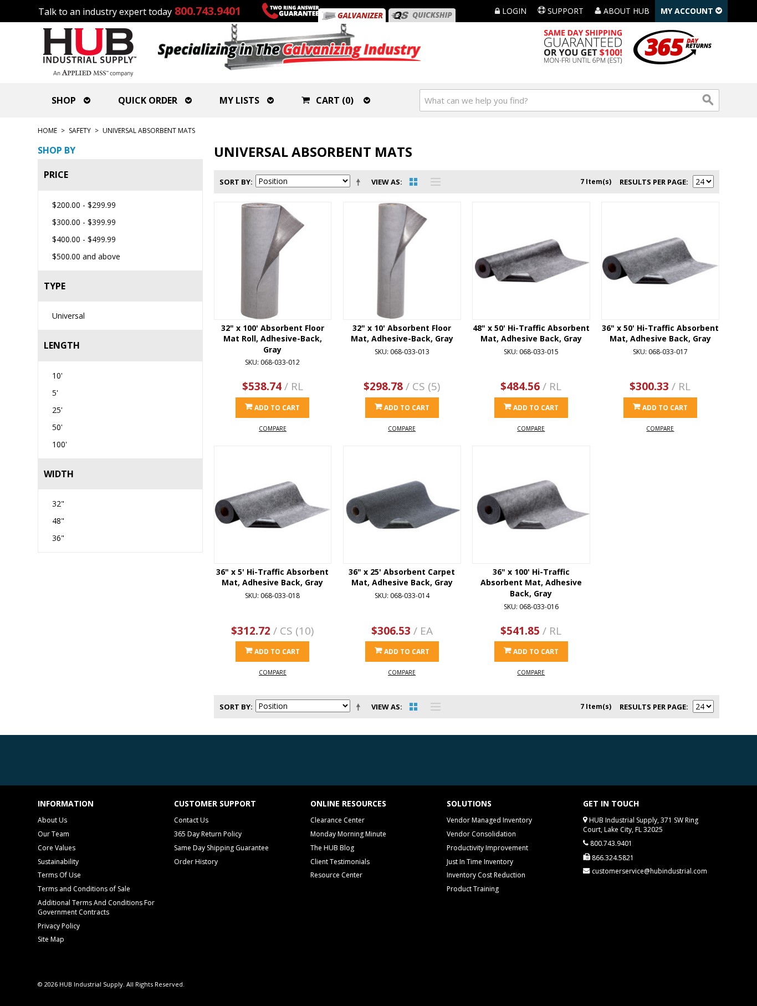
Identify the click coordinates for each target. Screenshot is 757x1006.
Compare (273, 428)
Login (513, 11)
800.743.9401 (208, 10)
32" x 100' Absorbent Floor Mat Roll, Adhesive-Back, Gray (272, 339)
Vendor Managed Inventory (489, 820)
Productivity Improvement (487, 847)
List (432, 181)
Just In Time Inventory (480, 861)
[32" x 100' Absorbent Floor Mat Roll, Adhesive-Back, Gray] (273, 261)
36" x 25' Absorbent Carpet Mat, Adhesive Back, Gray (402, 577)
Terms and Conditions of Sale (84, 888)
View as (385, 182)
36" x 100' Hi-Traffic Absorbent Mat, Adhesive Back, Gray (531, 582)
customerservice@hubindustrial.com (649, 871)
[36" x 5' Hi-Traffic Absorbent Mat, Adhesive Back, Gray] (273, 505)
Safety (80, 130)
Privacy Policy (59, 926)
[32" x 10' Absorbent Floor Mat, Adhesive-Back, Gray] (402, 261)
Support (564, 11)
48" (58, 520)
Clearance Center (337, 820)
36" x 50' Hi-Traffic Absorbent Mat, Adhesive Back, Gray (660, 333)
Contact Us (191, 820)
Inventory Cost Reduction (486, 875)
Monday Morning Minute (348, 834)
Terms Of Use (59, 875)
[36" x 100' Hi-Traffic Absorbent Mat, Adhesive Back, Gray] (531, 505)
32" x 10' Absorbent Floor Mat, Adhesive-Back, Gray (402, 333)
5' (55, 392)
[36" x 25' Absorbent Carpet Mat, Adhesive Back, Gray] (402, 505)
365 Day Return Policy (208, 834)
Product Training (473, 888)
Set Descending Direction (360, 181)
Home (47, 130)
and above (86, 256)
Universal (68, 315)
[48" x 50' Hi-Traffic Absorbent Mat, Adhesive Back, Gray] (531, 261)
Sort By (234, 182)
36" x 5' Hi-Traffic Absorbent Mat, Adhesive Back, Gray (272, 577)
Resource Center (336, 875)
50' (57, 427)
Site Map (51, 939)
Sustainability (58, 861)
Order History (196, 861)
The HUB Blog (332, 847)
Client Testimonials (340, 861)
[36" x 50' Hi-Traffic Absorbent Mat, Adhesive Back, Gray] (660, 261)
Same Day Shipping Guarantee (221, 847)
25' (57, 410)
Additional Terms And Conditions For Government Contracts (96, 907)
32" (58, 503)
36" (58, 538)
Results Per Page (653, 182)
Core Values (56, 847)
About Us (52, 820)
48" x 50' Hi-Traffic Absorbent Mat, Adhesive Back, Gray (531, 333)
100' (59, 444)
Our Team (53, 834)
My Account (688, 11)
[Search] (708, 100)
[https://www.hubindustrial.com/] (422, 15)
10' (57, 375)
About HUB (625, 11)
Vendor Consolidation (481, 834)
